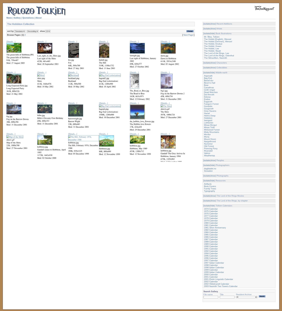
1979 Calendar (211, 220)
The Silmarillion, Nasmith (215, 58)
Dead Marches (211, 92)
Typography (209, 191)
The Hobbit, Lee (211, 48)
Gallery (17, 18)
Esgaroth (208, 101)
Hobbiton (208, 118)
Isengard (208, 120)
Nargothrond (210, 141)
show (212, 24)
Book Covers (210, 186)
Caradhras (209, 87)
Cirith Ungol (209, 90)
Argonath (208, 76)
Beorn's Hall (209, 83)
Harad (207, 113)
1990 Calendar (211, 246)
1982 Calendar (211, 230)
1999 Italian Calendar (214, 272)
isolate (207, 24)
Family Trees (210, 188)
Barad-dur (208, 80)
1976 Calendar (211, 213)
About (38, 18)
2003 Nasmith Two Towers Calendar (221, 286)
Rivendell (208, 151)
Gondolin (208, 106)
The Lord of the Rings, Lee (216, 53)
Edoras (207, 97)
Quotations (28, 18)
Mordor (207, 134)
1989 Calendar (211, 244)
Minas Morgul (210, 125)
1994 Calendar (211, 253)
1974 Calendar (211, 209)
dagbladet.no (210, 168)
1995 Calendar (211, 256)
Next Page (188, 35)
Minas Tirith (209, 127)
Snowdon (208, 171)
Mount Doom (210, 139)
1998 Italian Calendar (214, 267)
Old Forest (209, 146)
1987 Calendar (211, 239)
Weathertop (209, 155)
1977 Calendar (211, 216)
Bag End (208, 78)
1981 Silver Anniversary (215, 227)
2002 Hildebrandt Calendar (216, 284)
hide (212, 33)
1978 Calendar (211, 218)
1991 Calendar (211, 249)
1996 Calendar (211, 258)
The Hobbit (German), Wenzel (218, 41)
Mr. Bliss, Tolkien (211, 37)
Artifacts (208, 184)
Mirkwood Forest (212, 130)
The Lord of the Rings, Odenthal (219, 55)
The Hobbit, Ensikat (213, 44)
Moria (206, 137)
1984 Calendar (211, 232)
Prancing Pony (211, 148)
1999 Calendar (211, 270)
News (9, 18)
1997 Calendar (211, 260)
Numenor (208, 144)
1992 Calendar (211, 251)
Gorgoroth (209, 108)
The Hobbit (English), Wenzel (217, 39)
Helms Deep (209, 115)
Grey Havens (210, 111)
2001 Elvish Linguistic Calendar (218, 279)
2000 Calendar (211, 274)
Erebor (207, 99)
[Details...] (10, 41)
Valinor (207, 153)
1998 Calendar (211, 265)
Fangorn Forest (211, 104)
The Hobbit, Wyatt (212, 51)
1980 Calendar (211, 223)
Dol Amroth (209, 94)
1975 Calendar (211, 211)
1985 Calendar (211, 234)
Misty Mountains (211, 132)
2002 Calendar (211, 281)
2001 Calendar (211, 277)
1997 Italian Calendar (214, 263)
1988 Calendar (211, 242)
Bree (206, 85)
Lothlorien (208, 122)
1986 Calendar (211, 237)
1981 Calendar (211, 225)
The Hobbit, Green (212, 46)
